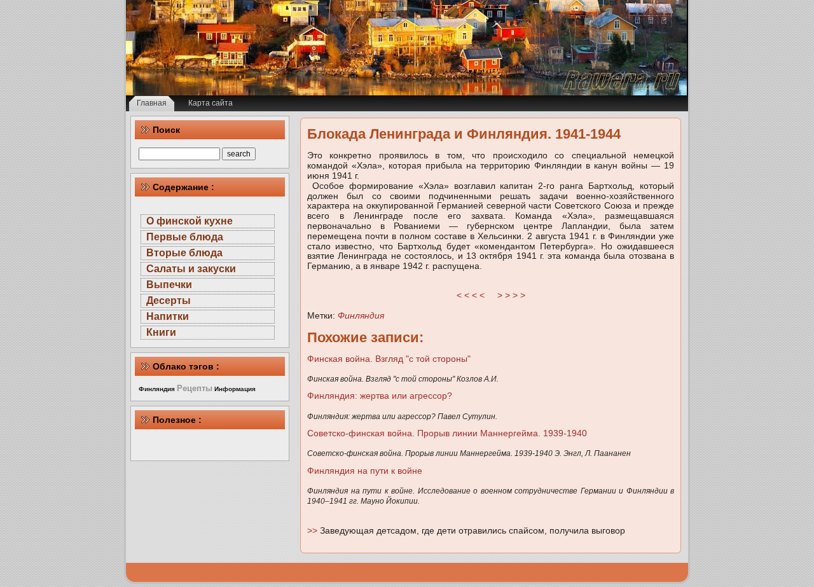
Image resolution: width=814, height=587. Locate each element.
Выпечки (169, 284)
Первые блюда (184, 236)
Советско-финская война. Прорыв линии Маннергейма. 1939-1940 (447, 433)
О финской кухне (189, 221)
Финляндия (361, 315)
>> (313, 530)
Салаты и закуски (191, 268)
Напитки (167, 316)
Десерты (168, 300)
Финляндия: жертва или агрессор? (379, 395)
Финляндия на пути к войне (364, 471)
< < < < (471, 295)
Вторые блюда (184, 252)
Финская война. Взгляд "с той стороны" (389, 359)
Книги (161, 332)
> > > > (511, 295)
